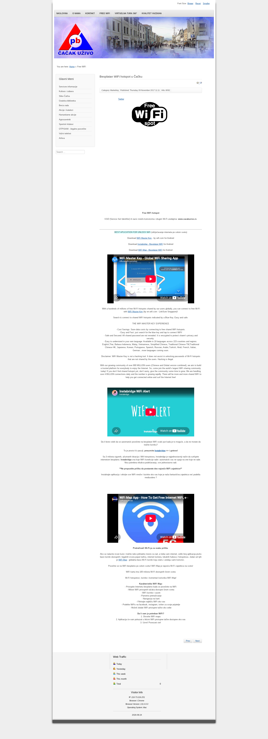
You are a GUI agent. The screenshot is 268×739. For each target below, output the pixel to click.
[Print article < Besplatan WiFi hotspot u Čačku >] (197, 83)
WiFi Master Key (144, 238)
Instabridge (160, 450)
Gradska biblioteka (67, 101)
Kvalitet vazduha (152, 13)
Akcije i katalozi (66, 110)
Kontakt (90, 13)
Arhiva (62, 138)
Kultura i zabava (66, 91)
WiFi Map (122, 560)
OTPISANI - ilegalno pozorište (72, 129)
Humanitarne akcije (67, 115)
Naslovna (62, 13)
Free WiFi (105, 13)
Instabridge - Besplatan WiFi (150, 244)
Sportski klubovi (66, 124)
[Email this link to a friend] (200, 83)
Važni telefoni (65, 133)
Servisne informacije (68, 86)
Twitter (121, 99)
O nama (76, 13)
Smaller (206, 3)
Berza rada (64, 105)
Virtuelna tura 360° (126, 13)
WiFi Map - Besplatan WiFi (150, 250)
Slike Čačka (64, 96)
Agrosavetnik (65, 119)
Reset (198, 3)
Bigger (190, 3)
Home (72, 66)
